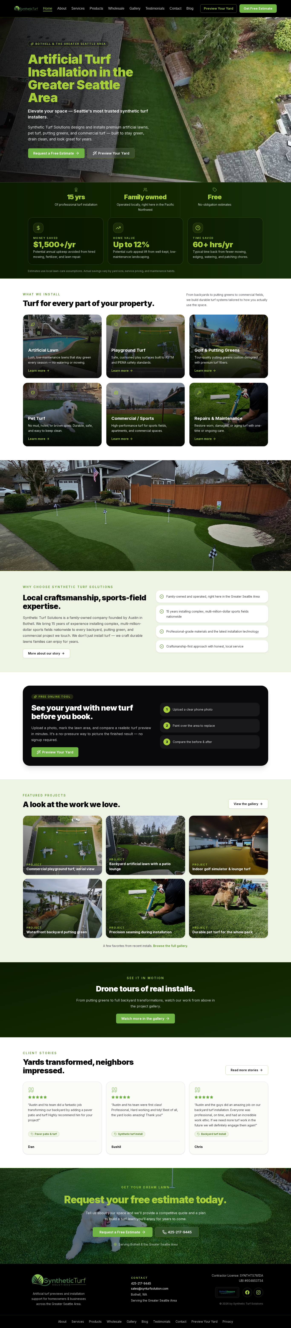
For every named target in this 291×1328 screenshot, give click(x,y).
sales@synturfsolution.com (149, 1288)
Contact (175, 8)
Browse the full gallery (170, 946)
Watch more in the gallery (142, 1018)
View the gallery (246, 804)
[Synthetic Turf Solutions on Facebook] (247, 1292)
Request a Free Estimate (53, 153)
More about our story (44, 653)
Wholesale (116, 8)
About (61, 8)
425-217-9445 (180, 1232)
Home (47, 8)
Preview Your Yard (218, 8)
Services (78, 8)
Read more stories (244, 1070)
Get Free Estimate (258, 8)
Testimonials (155, 8)
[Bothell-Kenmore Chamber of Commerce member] (227, 1292)
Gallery (135, 8)
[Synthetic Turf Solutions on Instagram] (258, 1292)
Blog (189, 8)
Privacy (228, 1321)
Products (96, 8)
